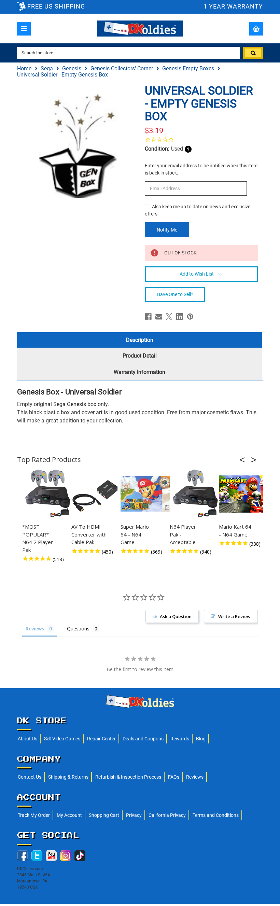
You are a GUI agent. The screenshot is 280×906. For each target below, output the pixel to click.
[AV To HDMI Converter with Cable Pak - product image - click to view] (97, 493)
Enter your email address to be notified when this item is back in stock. (201, 169)
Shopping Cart (104, 815)
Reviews (195, 777)
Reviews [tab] (35, 628)
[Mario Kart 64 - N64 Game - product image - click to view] (244, 493)
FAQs (173, 777)
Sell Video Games (62, 738)
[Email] (158, 316)
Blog (201, 738)
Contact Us (29, 777)
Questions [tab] (78, 628)
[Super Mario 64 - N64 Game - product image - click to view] (146, 493)
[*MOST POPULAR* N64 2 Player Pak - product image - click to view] (47, 493)
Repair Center (101, 738)
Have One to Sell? (175, 294)
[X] (169, 316)
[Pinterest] (190, 316)
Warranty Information (139, 372)
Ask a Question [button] (176, 616)
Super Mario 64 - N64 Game (135, 534)
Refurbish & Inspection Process (128, 777)
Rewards (179, 738)
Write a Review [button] (234, 616)
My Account (69, 815)
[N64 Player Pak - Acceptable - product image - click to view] (195, 493)
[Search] (253, 53)
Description (139, 340)
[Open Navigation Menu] (24, 29)
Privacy (134, 815)
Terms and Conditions (216, 815)
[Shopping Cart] (256, 29)
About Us (27, 738)
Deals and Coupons (143, 738)
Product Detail (140, 355)
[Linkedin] (179, 316)
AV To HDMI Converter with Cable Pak (89, 534)
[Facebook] (148, 316)
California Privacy (167, 815)
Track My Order (34, 815)
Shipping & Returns (68, 777)
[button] (244, 460)
